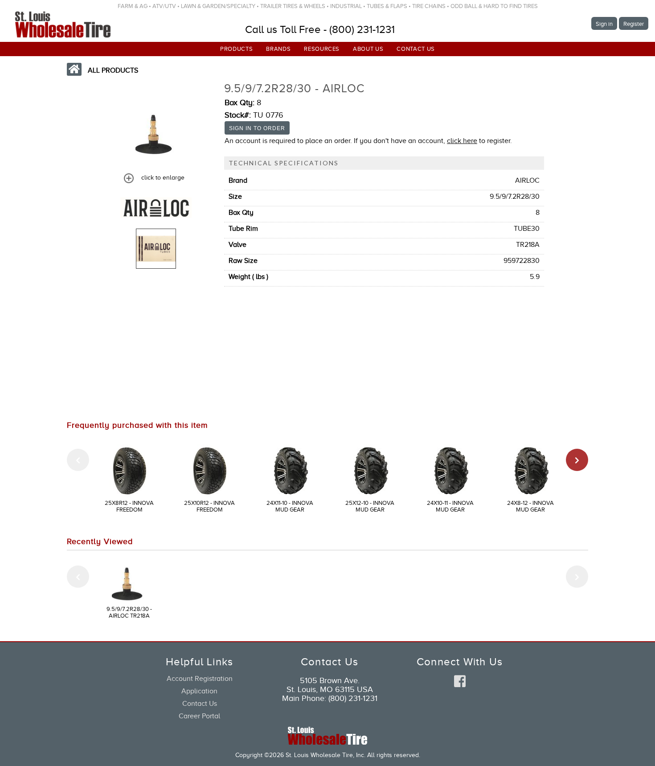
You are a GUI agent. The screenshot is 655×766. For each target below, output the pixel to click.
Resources (322, 48)
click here (462, 141)
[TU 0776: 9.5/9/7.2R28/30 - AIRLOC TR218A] (156, 249)
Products (236, 48)
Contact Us (416, 48)
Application (199, 691)
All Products (113, 70)
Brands (278, 48)
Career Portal (199, 716)
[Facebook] (460, 681)
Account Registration (200, 679)
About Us (368, 48)
